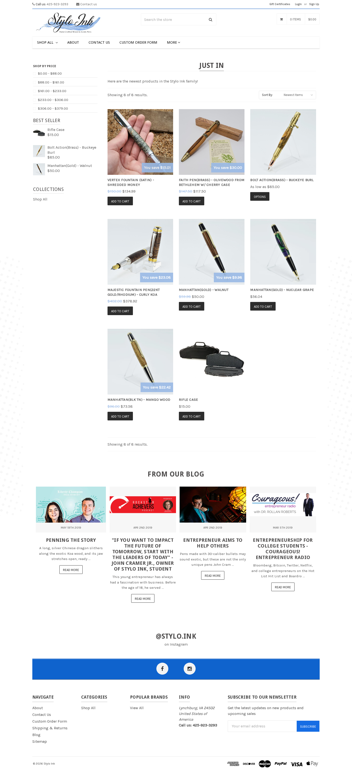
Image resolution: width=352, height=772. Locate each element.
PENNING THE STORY (71, 540)
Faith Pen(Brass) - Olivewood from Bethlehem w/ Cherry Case (211, 182)
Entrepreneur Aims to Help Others (212, 543)
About (73, 42)
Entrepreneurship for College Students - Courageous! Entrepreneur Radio (283, 548)
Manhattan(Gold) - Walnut (69, 165)
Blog (36, 734)
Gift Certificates (279, 4)
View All (137, 708)
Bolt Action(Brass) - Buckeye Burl (281, 180)
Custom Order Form (138, 42)
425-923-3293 (52, 4)
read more (71, 570)
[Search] (210, 19)
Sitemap (39, 741)
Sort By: (267, 95)
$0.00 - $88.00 (50, 73)
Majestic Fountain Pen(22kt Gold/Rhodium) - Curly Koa (134, 292)
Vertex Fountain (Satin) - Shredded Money (131, 182)
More (172, 42)
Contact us (88, 4)
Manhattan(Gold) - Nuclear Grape (282, 290)
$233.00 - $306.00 (53, 100)
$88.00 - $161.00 (51, 82)
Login (298, 4)
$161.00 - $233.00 (52, 91)
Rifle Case (55, 129)
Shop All (45, 42)
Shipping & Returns (50, 728)
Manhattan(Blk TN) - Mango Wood (139, 399)
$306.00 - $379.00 (53, 108)
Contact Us (99, 42)
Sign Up (314, 4)
